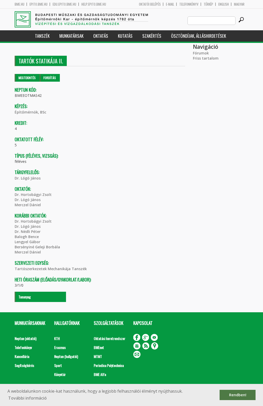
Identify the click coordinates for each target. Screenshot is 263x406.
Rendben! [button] (237, 394)
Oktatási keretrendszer (109, 338)
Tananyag (24, 296)
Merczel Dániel (28, 204)
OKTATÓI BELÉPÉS (150, 4)
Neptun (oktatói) (25, 338)
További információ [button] (27, 398)
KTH (57, 338)
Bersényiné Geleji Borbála (37, 246)
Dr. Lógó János (28, 178)
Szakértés (151, 36)
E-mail (170, 4)
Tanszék (42, 36)
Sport (58, 365)
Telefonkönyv (189, 4)
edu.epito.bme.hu (64, 4)
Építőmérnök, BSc (30, 112)
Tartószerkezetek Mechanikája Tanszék (51, 268)
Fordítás (49, 77)
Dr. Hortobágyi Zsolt (33, 194)
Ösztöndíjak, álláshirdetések (198, 36)
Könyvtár (60, 374)
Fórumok (201, 53)
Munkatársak (71, 36)
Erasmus (60, 347)
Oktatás (100, 36)
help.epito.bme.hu (93, 4)
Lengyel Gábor (27, 241)
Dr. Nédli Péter (28, 231)
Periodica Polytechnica (109, 365)
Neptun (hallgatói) (66, 356)
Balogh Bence (27, 236)
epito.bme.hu (39, 4)
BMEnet (99, 347)
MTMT (98, 356)
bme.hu (19, 4)
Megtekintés (27, 77)
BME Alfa (100, 374)
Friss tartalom (206, 58)
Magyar (239, 4)
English (223, 4)
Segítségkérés (24, 365)
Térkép (208, 4)
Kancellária (22, 356)
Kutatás (125, 36)
